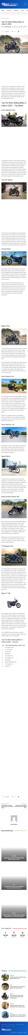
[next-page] (5, 921)
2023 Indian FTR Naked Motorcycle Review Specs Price (21, 806)
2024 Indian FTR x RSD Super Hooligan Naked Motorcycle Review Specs (14, 915)
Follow (14, 932)
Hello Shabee (8, 26)
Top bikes (7, 18)
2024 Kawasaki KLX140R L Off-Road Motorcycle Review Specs (17, 1006)
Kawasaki (12, 975)
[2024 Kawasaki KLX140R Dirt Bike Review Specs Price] (14, 847)
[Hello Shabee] (2, 27)
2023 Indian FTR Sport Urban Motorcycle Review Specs (7, 806)
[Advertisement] (14, 70)
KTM (14, 884)
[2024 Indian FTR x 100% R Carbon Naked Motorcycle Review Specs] (5, 1015)
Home (2, 18)
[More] (18, 31)
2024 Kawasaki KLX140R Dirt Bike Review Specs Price (14, 858)
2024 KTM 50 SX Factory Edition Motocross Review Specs (14, 887)
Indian (13, 913)
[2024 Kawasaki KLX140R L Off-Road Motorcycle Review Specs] (5, 1005)
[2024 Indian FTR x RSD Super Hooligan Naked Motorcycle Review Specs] (14, 904)
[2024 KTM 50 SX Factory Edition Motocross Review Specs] (14, 876)
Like (5, 932)
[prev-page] (2, 921)
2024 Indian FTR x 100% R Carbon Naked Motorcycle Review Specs (18, 1015)
